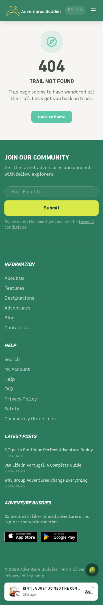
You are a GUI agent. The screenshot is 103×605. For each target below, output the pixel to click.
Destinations (19, 298)
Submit (52, 208)
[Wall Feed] (92, 569)
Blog (9, 318)
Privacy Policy (20, 399)
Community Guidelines (30, 419)
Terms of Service (76, 569)
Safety (11, 409)
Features (14, 288)
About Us (14, 278)
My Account (17, 369)
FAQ (8, 389)
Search (12, 359)
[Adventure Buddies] (33, 10)
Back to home (51, 116)
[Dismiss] (93, 587)
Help (9, 379)
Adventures (17, 308)
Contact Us (16, 328)
